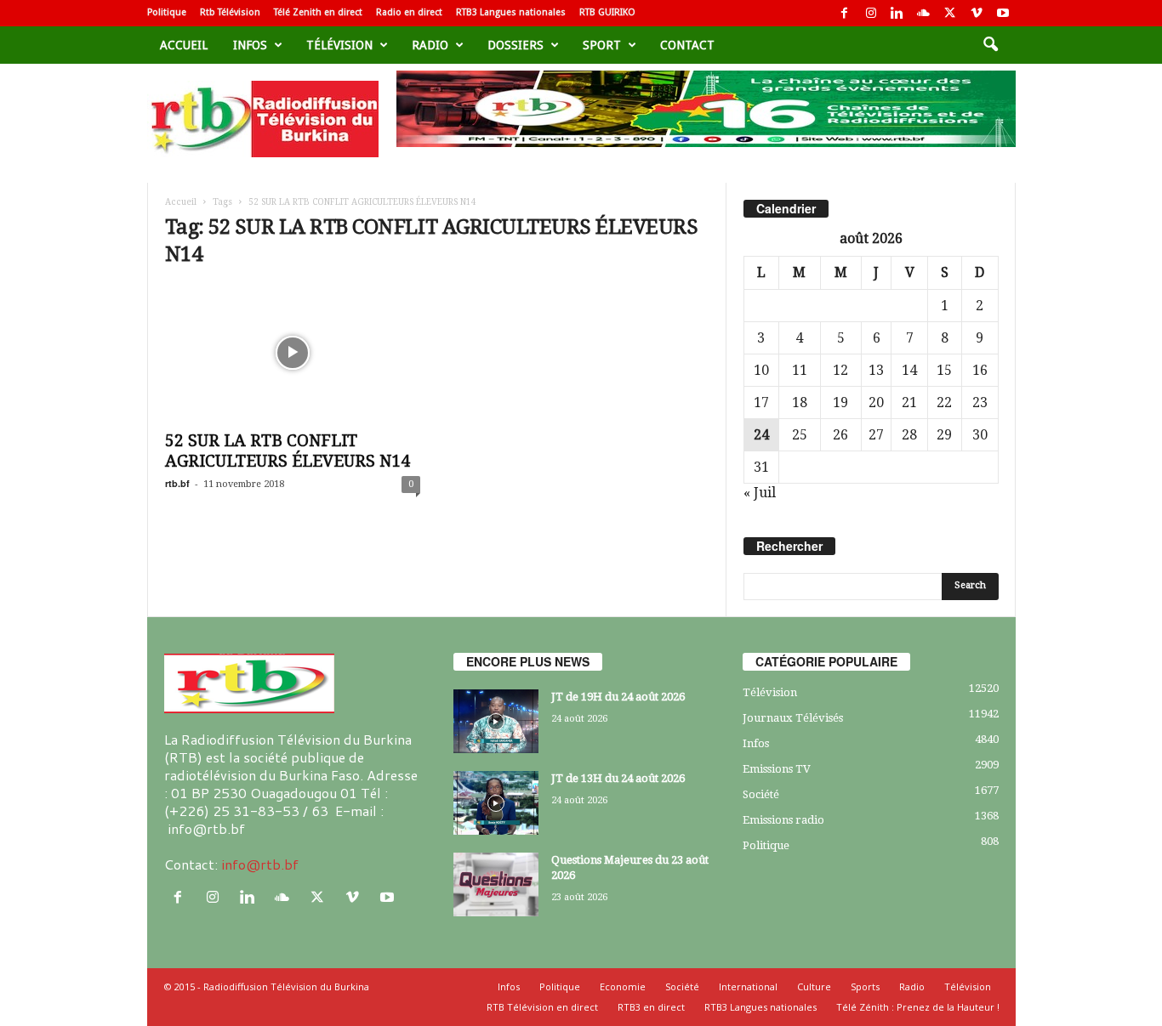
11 (799, 370)
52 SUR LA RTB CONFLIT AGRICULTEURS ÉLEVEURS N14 (287, 451)
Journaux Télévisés (793, 717)
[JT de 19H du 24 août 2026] (495, 721)
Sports (865, 986)
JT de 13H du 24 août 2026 (618, 778)
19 (840, 402)
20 (876, 402)
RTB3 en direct (651, 1006)
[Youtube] (1003, 13)
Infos (250, 45)
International (748, 986)
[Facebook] (844, 13)
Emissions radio (783, 819)
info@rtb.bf (260, 864)
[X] (950, 13)
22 (944, 402)
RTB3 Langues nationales (511, 12)
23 (980, 402)
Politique (166, 12)
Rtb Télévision (230, 12)
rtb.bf (177, 483)
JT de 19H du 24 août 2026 (618, 696)
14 (909, 370)
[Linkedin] (897, 13)
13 (876, 370)
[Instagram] (871, 13)
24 (761, 435)
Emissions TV (777, 768)
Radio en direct (409, 12)
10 (761, 370)
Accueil (184, 45)
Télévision (339, 45)
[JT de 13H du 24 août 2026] (495, 803)
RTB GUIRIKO (607, 12)
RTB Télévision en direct (542, 1006)
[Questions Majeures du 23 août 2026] (495, 884)
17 (761, 402)
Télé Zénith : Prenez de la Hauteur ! (918, 1006)
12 (840, 370)
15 (944, 370)
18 (799, 402)
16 (980, 370)
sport (602, 45)
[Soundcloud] (924, 13)
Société (761, 794)
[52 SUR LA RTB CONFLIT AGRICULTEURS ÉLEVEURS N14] (292, 353)
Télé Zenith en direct (318, 12)
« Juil (759, 493)
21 (909, 402)
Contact (687, 45)
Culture (814, 986)
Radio (430, 45)
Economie (623, 986)
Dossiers (515, 45)
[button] (990, 45)
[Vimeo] (976, 13)
